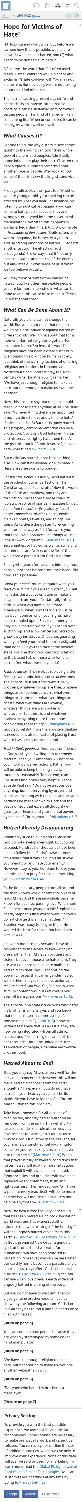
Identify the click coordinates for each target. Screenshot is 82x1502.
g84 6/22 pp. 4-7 (29, 15)
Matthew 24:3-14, (56, 1237)
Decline (30, 1493)
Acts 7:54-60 (13, 935)
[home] (6, 6)
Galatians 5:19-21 (59, 540)
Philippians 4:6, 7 (63, 816)
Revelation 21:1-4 (51, 1202)
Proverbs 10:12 (59, 996)
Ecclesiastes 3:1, (18, 422)
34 (73, 1237)
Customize (50, 1493)
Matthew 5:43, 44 (29, 879)
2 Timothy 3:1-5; (28, 1237)
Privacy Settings (32, 1482)
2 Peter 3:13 (49, 1273)
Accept (11, 1493)
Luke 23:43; (29, 1273)
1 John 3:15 (45, 1020)
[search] (76, 5)
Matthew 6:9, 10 (47, 1154)
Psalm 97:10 (46, 449)
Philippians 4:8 (61, 724)
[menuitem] (6, 6)
